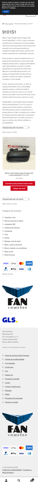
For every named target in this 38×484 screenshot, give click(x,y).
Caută (19, 480)
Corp (6, 234)
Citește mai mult (19, 188)
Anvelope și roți (10, 217)
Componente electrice (12, 228)
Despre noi (9, 375)
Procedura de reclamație (14, 398)
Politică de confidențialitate (14, 359)
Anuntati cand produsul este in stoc (19, 183)
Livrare (7, 382)
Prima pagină (9, 24)
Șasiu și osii (9, 251)
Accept (6, 11)
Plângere (8, 390)
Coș (6, 371)
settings (12, 8)
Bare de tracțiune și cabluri (14, 221)
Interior (7, 238)
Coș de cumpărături (29, 478)
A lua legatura (10, 363)
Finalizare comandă (12, 379)
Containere (8, 231)
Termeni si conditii (11, 402)
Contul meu (9, 367)
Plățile (7, 394)
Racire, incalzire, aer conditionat (16, 248)
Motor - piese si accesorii (13, 245)
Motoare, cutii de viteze (13, 241)
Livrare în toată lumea (12, 386)
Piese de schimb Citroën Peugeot (17, 355)
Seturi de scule (10, 255)
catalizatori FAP (10, 224)
